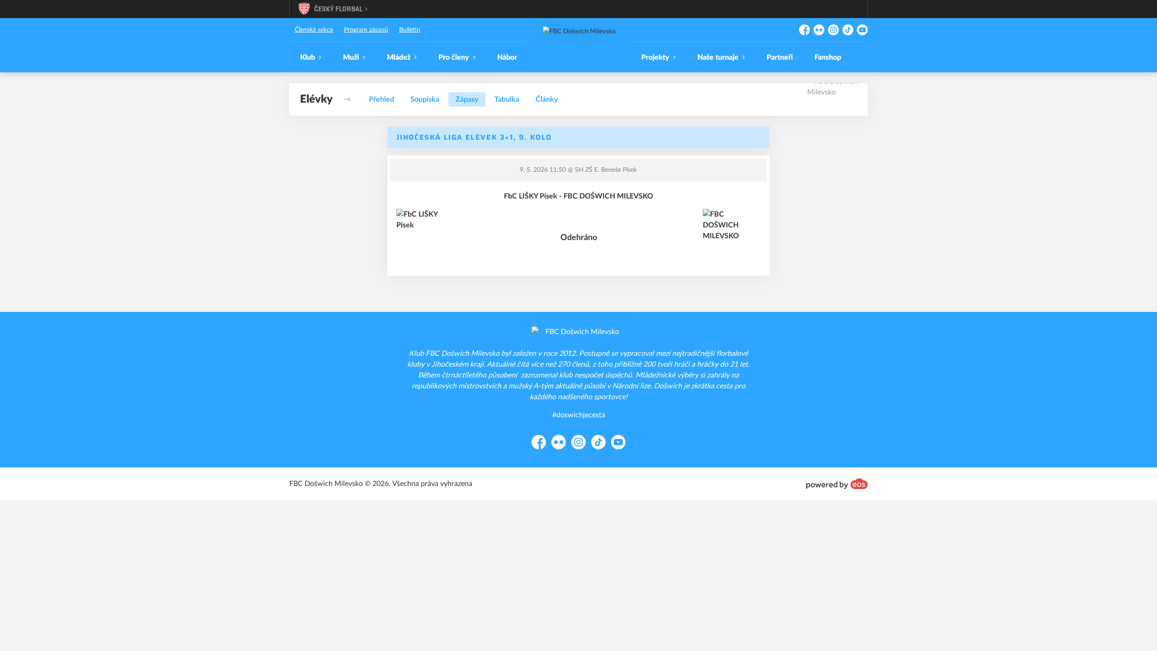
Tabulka (506, 99)
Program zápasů (366, 30)
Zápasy (467, 99)
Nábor (507, 57)
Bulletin (409, 30)
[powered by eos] (837, 483)
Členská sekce (314, 30)
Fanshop (827, 57)
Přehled (381, 99)
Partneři (780, 57)
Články (547, 99)
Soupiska (424, 99)
